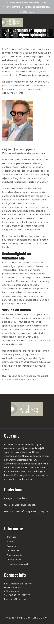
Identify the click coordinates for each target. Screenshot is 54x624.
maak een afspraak (15, 379)
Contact (11, 536)
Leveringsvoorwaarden (18, 564)
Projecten (12, 546)
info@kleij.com (27, 12)
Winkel (10, 541)
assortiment (13, 199)
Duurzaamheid (14, 555)
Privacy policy (14, 559)
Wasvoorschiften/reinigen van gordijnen (26, 511)
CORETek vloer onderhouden (20, 504)
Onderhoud (13, 550)
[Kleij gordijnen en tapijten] (12, 22)
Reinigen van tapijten (15, 498)
